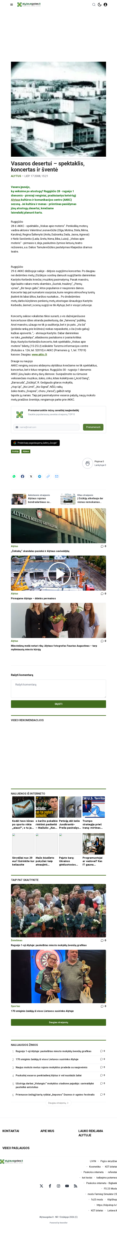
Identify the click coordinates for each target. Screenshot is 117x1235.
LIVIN (93, 1161)
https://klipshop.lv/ (107, 1205)
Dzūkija (15, 451)
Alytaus (15, 199)
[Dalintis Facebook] (23, 476)
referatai (112, 1172)
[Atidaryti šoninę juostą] (11, 4)
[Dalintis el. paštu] (57, 476)
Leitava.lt (112, 1210)
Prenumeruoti (93, 427)
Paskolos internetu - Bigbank (101, 1183)
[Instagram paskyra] (58, 1186)
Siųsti (58, 704)
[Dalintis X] (31, 476)
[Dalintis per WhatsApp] (14, 476)
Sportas (15, 1006)
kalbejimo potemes (107, 1177)
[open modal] (105, 4)
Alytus (16, 176)
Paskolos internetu (93, 1172)
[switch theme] (100, 4)
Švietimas (16, 940)
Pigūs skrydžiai (108, 1161)
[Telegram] (40, 476)
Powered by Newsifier (58, 1223)
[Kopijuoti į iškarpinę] (48, 476)
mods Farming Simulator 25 (102, 1194)
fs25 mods (97, 1199)
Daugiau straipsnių (58, 1022)
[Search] (94, 4)
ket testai (87, 1177)
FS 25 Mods (110, 1188)
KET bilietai (111, 1166)
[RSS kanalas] (75, 1186)
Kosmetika (95, 1166)
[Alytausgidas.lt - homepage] (29, 4)
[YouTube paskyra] (67, 1186)
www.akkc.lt (39, 354)
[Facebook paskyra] (50, 1186)
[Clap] (87, 463)
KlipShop (112, 1199)
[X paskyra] (41, 1186)
